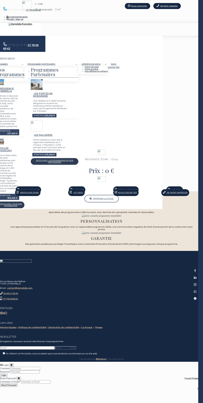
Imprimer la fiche (103, 199)
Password (5, 371)
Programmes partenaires (41, 64)
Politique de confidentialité (32, 327)
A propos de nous (91, 64)
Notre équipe (91, 69)
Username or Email (10, 381)
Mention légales (8, 327)
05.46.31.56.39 (10, 293)
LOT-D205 (78, 193)
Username (5, 368)
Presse (98, 327)
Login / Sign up (16, 19)
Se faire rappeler (169, 6)
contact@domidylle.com (20, 288)
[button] (7, 58)
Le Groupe (87, 327)
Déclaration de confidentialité (64, 327)
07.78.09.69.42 (10, 299)
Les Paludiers (43, 135)
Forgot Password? (194, 378)
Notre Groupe (92, 67)
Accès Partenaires (17, 17)
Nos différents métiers (96, 71)
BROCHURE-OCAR (29, 193)
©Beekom (101, 359)
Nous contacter (113, 66)
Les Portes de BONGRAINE (43, 94)
